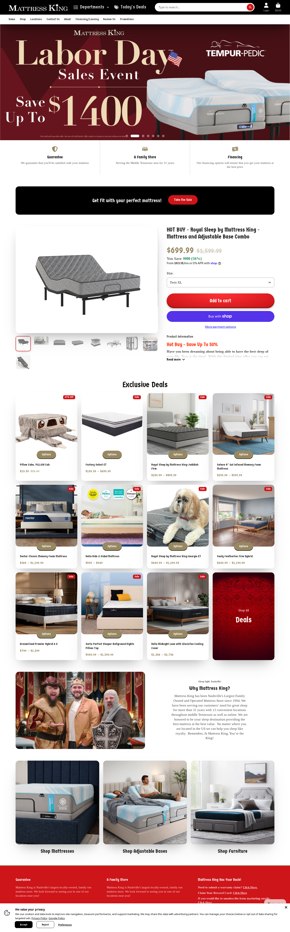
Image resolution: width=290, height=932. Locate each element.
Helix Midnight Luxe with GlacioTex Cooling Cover (178, 616)
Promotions (127, 19)
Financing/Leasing (87, 19)
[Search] (250, 7)
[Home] (38, 7)
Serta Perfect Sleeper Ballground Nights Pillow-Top (112, 616)
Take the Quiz (183, 200)
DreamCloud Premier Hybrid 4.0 (46, 616)
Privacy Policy (40, 918)
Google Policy (57, 918)
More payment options (220, 327)
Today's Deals (133, 7)
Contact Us (53, 19)
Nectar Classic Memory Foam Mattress (46, 526)
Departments (92, 7)
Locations (36, 19)
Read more (174, 359)
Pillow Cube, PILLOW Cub (46, 437)
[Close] (286, 907)
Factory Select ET (112, 437)
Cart (278, 7)
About (67, 19)
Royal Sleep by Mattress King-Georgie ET (178, 526)
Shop (23, 19)
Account (266, 7)
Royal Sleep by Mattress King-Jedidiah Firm (178, 437)
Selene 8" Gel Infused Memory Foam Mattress (243, 437)
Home (12, 19)
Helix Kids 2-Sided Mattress (112, 526)
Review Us (109, 19)
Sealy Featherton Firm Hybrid (243, 526)
